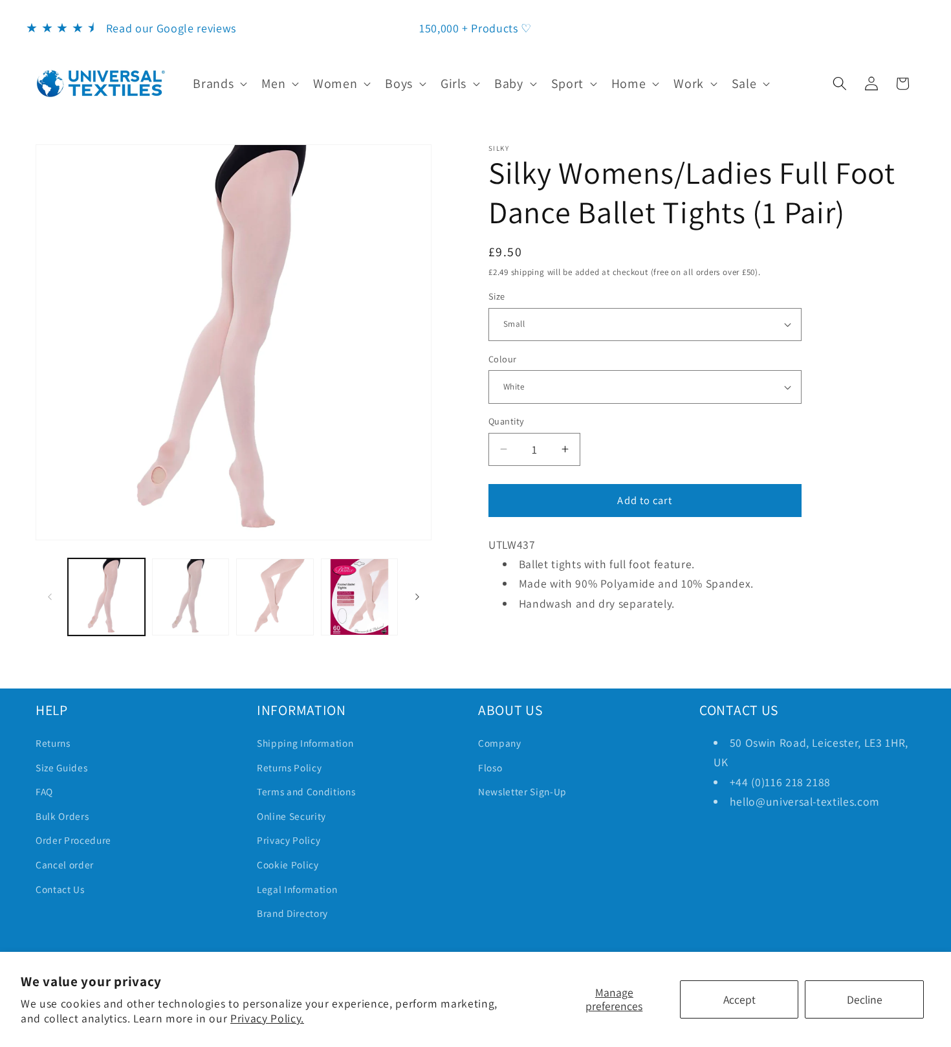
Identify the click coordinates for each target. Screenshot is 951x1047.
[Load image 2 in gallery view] (190, 596)
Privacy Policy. (267, 1018)
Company (499, 742)
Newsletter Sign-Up (522, 791)
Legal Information (297, 889)
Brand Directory (292, 913)
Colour (502, 359)
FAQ (44, 791)
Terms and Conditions (306, 791)
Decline (864, 999)
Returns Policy (289, 767)
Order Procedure (73, 839)
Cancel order (65, 864)
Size (496, 296)
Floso (490, 767)
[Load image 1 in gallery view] (106, 596)
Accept (739, 999)
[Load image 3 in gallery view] (274, 596)
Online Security (291, 816)
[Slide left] (50, 596)
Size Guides (61, 767)
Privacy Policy (288, 839)
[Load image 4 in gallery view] (359, 596)
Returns (53, 742)
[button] (218, 83)
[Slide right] (417, 596)
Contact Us (60, 889)
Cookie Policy (288, 864)
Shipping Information (305, 742)
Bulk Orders (62, 816)
